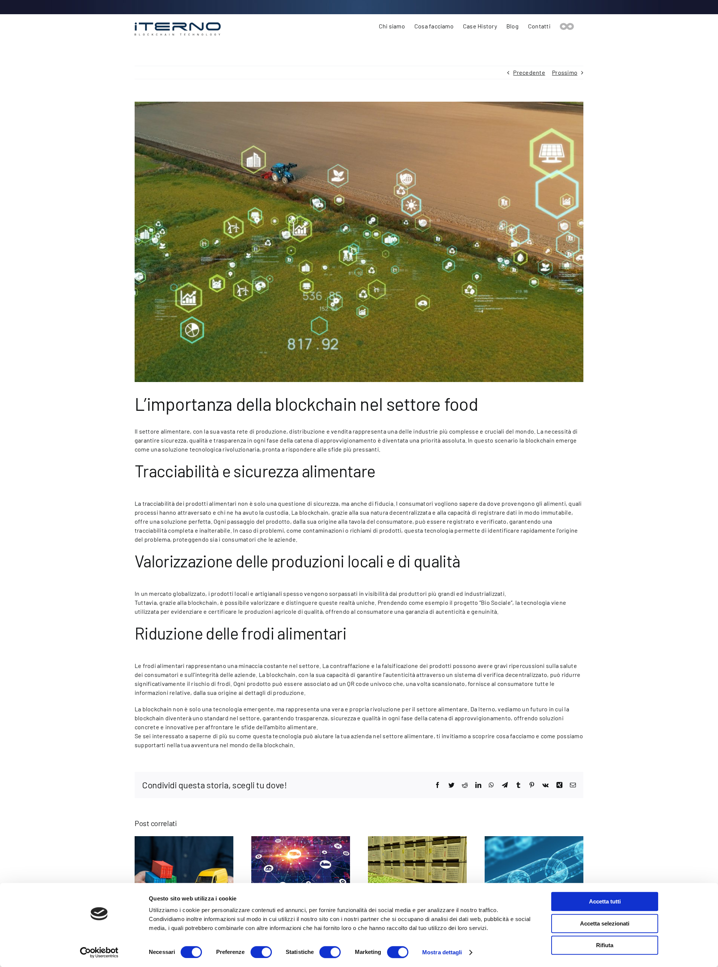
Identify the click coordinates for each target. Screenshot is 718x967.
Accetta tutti (605, 901)
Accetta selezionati (604, 923)
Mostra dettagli (442, 952)
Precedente (529, 72)
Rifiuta (604, 945)
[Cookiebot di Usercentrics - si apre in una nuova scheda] (99, 952)
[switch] (261, 952)
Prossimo (564, 72)
